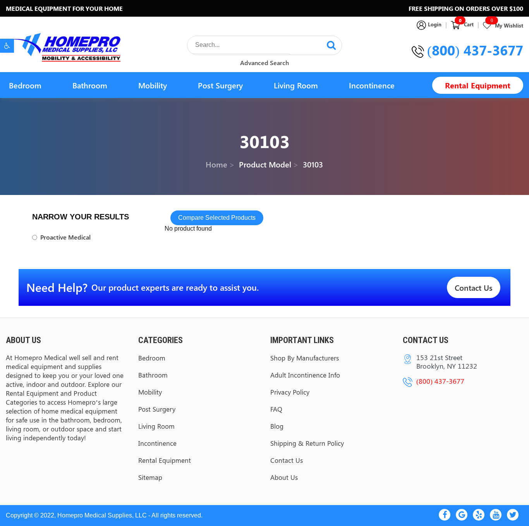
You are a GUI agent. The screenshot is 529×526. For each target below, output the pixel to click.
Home (216, 164)
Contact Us (474, 287)
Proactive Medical (65, 237)
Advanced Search (264, 63)
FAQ (276, 409)
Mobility (152, 85)
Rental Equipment (477, 85)
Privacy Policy (289, 392)
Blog (276, 426)
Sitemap (150, 477)
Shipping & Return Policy (307, 443)
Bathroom (89, 85)
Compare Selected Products (217, 217)
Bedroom (25, 85)
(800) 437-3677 (475, 50)
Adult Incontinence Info (305, 375)
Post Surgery (220, 85)
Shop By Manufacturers (304, 358)
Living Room (296, 85)
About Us (284, 477)
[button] (7, 46)
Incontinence (372, 85)
